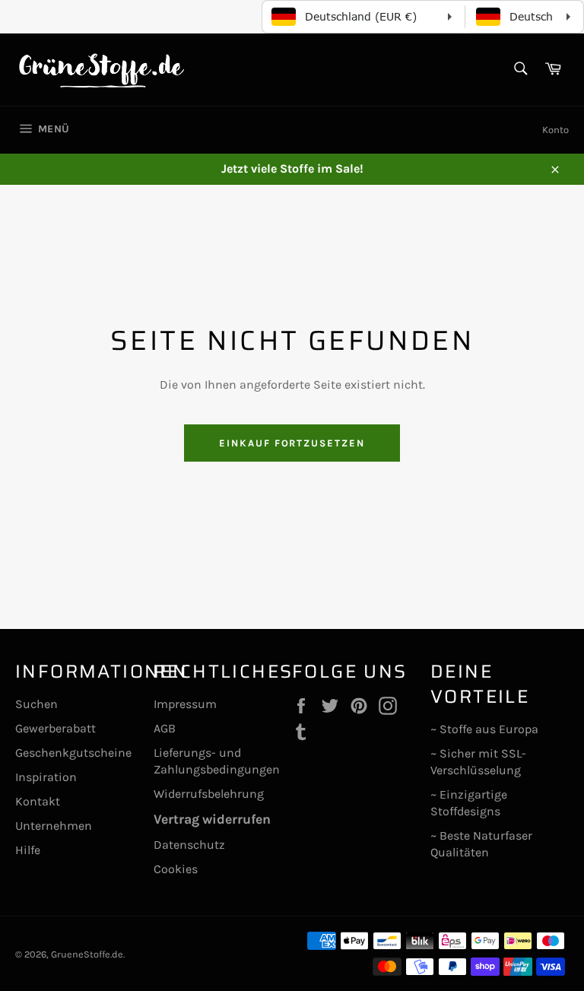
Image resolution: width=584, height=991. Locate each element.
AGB (165, 728)
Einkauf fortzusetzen (292, 443)
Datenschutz (189, 844)
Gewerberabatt (55, 728)
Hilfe (27, 850)
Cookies (176, 869)
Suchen (36, 704)
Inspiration (46, 777)
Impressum (185, 704)
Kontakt (37, 801)
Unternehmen (53, 825)
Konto (555, 129)
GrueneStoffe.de (87, 954)
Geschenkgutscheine (73, 752)
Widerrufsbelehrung (209, 793)
